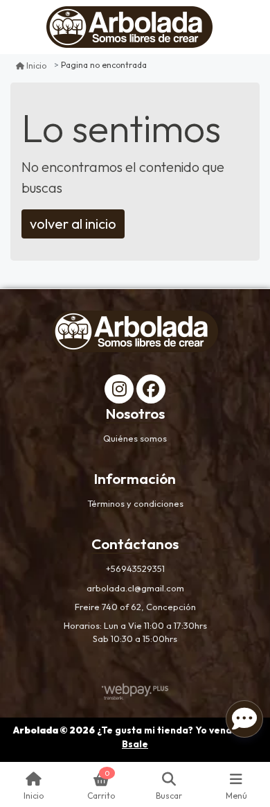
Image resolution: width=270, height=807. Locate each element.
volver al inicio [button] (73, 223)
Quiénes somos (135, 438)
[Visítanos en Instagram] (119, 389)
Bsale (135, 744)
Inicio (36, 65)
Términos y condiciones (135, 503)
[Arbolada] (129, 27)
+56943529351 (135, 568)
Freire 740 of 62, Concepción (135, 606)
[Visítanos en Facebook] (150, 389)
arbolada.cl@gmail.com (135, 587)
